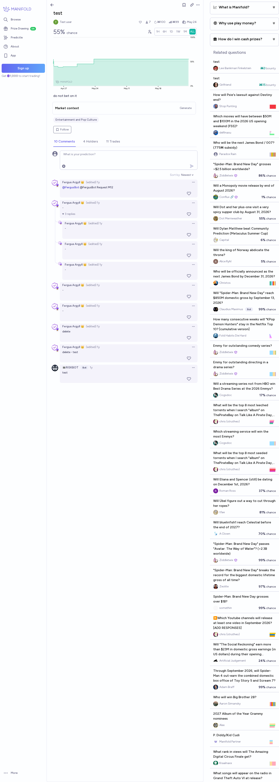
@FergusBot (70, 187)
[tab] (64, 142)
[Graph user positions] (149, 31)
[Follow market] (184, 5)
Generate (186, 108)
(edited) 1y (93, 182)
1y (91, 367)
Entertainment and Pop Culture (76, 119)
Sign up (23, 68)
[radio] (157, 32)
